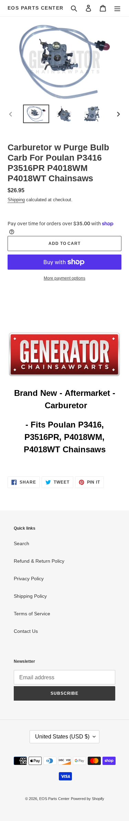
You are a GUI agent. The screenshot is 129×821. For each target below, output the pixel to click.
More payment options (64, 278)
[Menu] (117, 8)
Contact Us (26, 631)
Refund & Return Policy (39, 561)
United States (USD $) (62, 736)
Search (21, 543)
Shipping (16, 199)
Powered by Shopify (87, 799)
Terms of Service (32, 613)
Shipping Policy (30, 596)
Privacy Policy (29, 578)
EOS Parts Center (35, 8)
